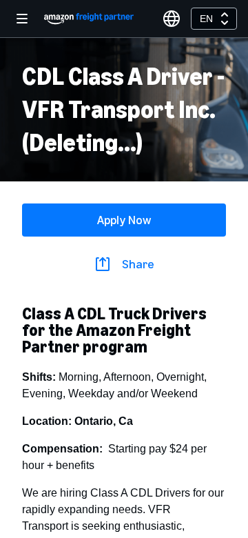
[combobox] (214, 19)
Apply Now (124, 220)
